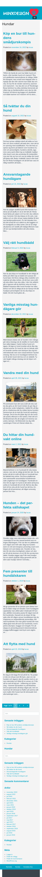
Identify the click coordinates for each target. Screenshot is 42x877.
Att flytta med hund (19, 644)
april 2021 (10, 803)
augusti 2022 (11, 794)
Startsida (9, 867)
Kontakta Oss (28, 867)
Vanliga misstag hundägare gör (17, 733)
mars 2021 (10, 805)
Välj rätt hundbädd (18, 243)
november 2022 (12, 792)
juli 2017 (9, 818)
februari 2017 (11, 824)
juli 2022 (9, 796)
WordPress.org (12, 861)
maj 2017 (10, 820)
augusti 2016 (11, 831)
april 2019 (10, 811)
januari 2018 (11, 813)
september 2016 (12, 828)
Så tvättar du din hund (14, 727)
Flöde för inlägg (12, 856)
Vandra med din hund (21, 373)
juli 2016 (9, 833)
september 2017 (12, 816)
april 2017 (10, 822)
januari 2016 (11, 835)
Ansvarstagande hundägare (16, 729)
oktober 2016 (11, 826)
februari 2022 (11, 798)
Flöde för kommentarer (14, 859)
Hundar (9, 743)
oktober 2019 (11, 809)
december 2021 (12, 801)
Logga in (9, 854)
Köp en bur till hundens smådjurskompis (20, 725)
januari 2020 (11, 807)
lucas (31, 47)
